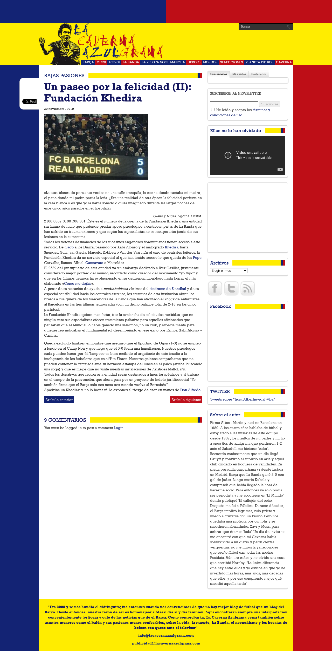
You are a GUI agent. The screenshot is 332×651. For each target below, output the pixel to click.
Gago (69, 247)
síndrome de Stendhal (168, 289)
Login (118, 428)
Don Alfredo (190, 390)
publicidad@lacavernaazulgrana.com (166, 643)
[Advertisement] (166, 11)
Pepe (197, 257)
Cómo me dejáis (77, 283)
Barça (88, 62)
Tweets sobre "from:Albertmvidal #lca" (242, 399)
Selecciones (231, 62)
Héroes (194, 62)
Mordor (210, 62)
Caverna (284, 62)
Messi (101, 62)
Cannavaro (94, 263)
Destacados (258, 74)
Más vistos (239, 74)
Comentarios (218, 74)
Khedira (171, 247)
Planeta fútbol (259, 62)
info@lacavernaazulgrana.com (166, 635)
